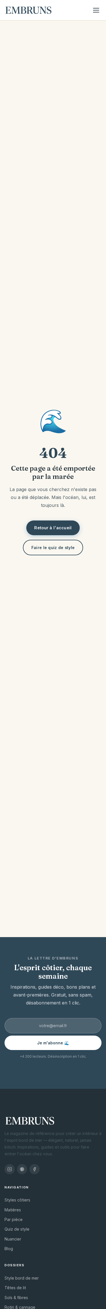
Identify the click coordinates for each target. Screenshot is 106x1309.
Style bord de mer (22, 1278)
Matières (13, 1209)
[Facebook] (34, 1169)
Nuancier (13, 1239)
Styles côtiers (17, 1199)
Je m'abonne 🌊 (53, 1042)
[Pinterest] (22, 1169)
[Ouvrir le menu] (96, 10)
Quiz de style (17, 1229)
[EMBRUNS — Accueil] (28, 10)
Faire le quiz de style (53, 547)
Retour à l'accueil (53, 527)
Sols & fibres (16, 1297)
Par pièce (14, 1219)
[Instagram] (10, 1169)
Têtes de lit (15, 1287)
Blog (9, 1248)
